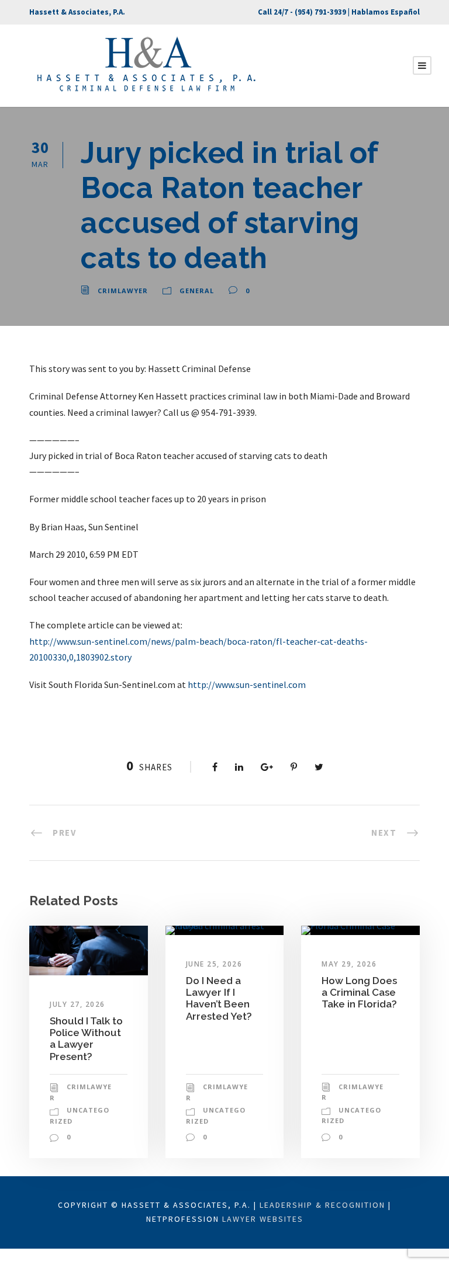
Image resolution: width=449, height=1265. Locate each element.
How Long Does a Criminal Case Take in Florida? (359, 992)
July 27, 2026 (77, 1004)
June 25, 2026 (214, 964)
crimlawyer (123, 290)
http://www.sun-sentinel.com (247, 684)
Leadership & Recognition (322, 1205)
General (196, 290)
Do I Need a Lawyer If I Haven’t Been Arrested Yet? (219, 998)
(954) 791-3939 (320, 12)
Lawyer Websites (262, 1219)
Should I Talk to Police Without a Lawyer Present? (86, 1038)
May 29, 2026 (349, 964)
